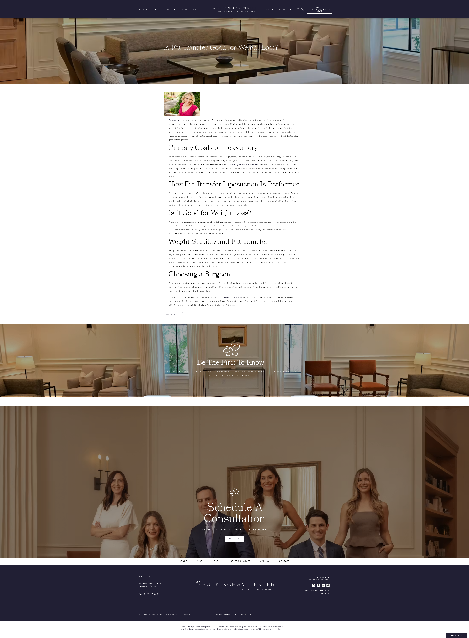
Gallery (270, 9)
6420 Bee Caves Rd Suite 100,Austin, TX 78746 (150, 585)
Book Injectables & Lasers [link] (319, 9)
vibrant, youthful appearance (243, 165)
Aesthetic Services (191, 9)
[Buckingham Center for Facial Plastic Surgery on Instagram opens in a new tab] (313, 585)
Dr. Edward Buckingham (230, 297)
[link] (302, 9)
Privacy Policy (239, 614)
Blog (174, 57)
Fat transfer (175, 120)
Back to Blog (172, 315)
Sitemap (250, 614)
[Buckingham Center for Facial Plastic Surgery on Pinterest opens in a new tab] (328, 585)
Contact (284, 9)
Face (156, 9)
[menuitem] (313, 585)
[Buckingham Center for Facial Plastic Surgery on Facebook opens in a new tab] (318, 585)
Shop (323, 593)
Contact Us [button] (456, 635)
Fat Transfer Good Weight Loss (195, 57)
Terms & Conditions (223, 614)
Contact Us (234, 539)
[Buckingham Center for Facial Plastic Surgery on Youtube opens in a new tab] (323, 585)
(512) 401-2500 (278, 629)
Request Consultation (315, 590)
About (141, 9)
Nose (170, 9)
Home (166, 57)
